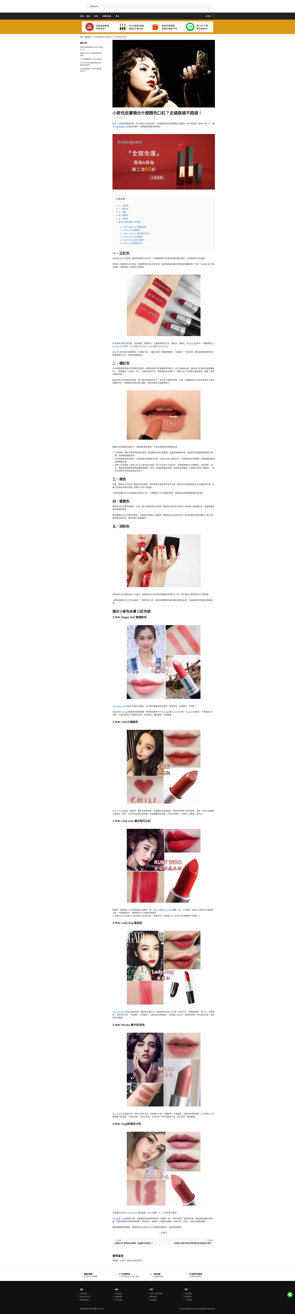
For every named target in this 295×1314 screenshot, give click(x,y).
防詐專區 (153, 1300)
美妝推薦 (83, 1309)
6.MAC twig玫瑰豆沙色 (132, 243)
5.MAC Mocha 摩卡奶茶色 (133, 240)
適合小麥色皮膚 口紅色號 (130, 222)
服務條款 (118, 1297)
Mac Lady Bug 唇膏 (120, 1012)
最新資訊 (88, 37)
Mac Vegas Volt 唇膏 (121, 706)
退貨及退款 (84, 1300)
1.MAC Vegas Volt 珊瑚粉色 (134, 227)
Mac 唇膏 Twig (118, 1218)
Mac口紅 (192, 343)
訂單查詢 (118, 1293)
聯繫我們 (188, 1297)
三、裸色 (122, 212)
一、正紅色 (123, 205)
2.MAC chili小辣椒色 (131, 230)
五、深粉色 (123, 218)
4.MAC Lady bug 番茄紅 (132, 236)
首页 (81, 37)
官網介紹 (147, 1227)
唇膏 (177, 458)
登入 (125, 1260)
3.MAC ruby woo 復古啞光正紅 (135, 233)
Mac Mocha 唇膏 (119, 1113)
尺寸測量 (118, 1300)
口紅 (120, 258)
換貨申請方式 (85, 1297)
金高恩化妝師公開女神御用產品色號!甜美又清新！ (193, 1243)
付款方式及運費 (156, 1293)
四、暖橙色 (123, 215)
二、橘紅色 (123, 209)
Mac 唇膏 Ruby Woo (138, 346)
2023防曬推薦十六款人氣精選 (91, 59)
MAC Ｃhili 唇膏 (119, 811)
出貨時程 (83, 1293)
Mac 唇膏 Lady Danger (158, 346)
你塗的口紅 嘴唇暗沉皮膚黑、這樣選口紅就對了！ (134, 1243)
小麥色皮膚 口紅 (121, 126)
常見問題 (188, 1293)
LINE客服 (188, 1300)
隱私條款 (153, 1297)
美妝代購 (92, 1309)
